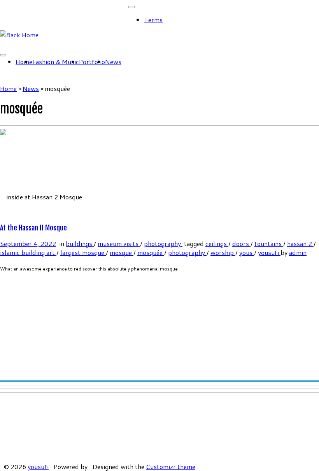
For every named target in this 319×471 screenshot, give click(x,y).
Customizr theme (170, 466)
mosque (121, 252)
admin (298, 252)
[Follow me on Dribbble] (39, 43)
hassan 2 (300, 243)
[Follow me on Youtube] (30, 43)
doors (241, 243)
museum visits (119, 243)
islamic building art (28, 252)
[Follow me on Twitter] (7, 43)
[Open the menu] (3, 55)
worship (222, 252)
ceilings (216, 243)
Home (24, 61)
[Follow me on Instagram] (16, 43)
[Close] (131, 7)
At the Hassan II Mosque (33, 227)
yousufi (269, 252)
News (113, 61)
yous (246, 252)
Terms (153, 19)
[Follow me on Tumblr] (21, 43)
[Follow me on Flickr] (25, 43)
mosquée (150, 252)
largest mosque (83, 252)
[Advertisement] (159, 323)
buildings (80, 243)
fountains (268, 243)
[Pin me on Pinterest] (35, 43)
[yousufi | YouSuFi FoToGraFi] (19, 34)
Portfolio (92, 61)
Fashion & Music (55, 61)
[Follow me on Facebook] (11, 43)
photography (163, 243)
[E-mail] (2, 43)
